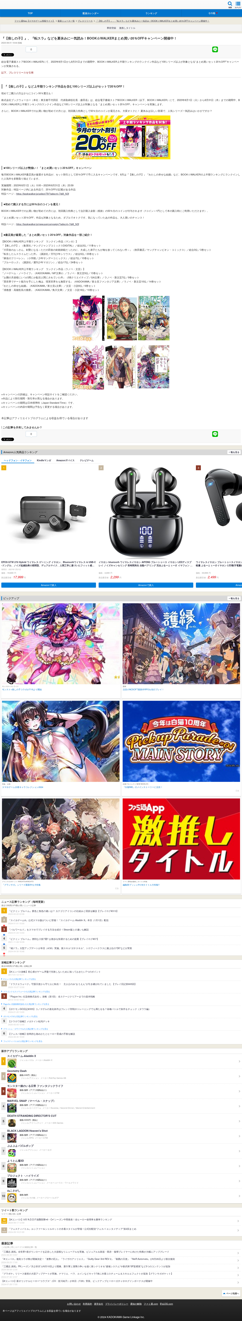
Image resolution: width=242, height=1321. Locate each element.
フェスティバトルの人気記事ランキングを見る (22, 1041)
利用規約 (87, 1303)
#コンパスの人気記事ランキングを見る (19, 979)
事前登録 (111, 27)
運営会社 (98, 1303)
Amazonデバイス (65, 460)
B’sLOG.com (166, 1303)
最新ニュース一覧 (66, 20)
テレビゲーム (87, 460)
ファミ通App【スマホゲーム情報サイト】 (34, 20)
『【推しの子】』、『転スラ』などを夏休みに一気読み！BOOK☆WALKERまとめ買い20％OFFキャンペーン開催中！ (152, 20)
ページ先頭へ (232, 1293)
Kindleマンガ (44, 460)
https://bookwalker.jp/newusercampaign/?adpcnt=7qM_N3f (47, 224)
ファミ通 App (12, 5)
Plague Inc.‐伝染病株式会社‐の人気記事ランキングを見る (26, 1004)
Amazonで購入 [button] (48, 585)
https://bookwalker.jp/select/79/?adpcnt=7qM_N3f (42, 193)
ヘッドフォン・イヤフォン (18, 460)
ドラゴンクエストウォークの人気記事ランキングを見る (26, 992)
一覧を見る (234, 452)
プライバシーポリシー (116, 1303)
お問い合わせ (74, 1303)
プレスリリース (85, 20)
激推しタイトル (127, 27)
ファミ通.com (151, 1303)
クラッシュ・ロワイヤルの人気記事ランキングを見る (25, 1029)
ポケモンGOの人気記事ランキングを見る (20, 1016)
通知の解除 (136, 1303)
